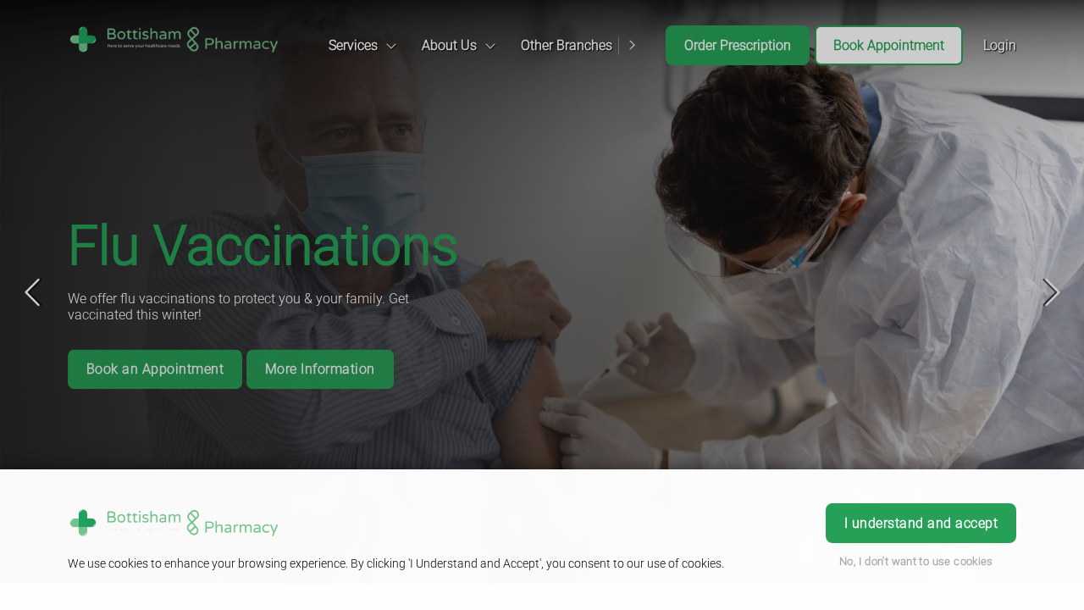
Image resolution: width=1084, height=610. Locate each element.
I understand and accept (921, 523)
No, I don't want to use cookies (916, 561)
